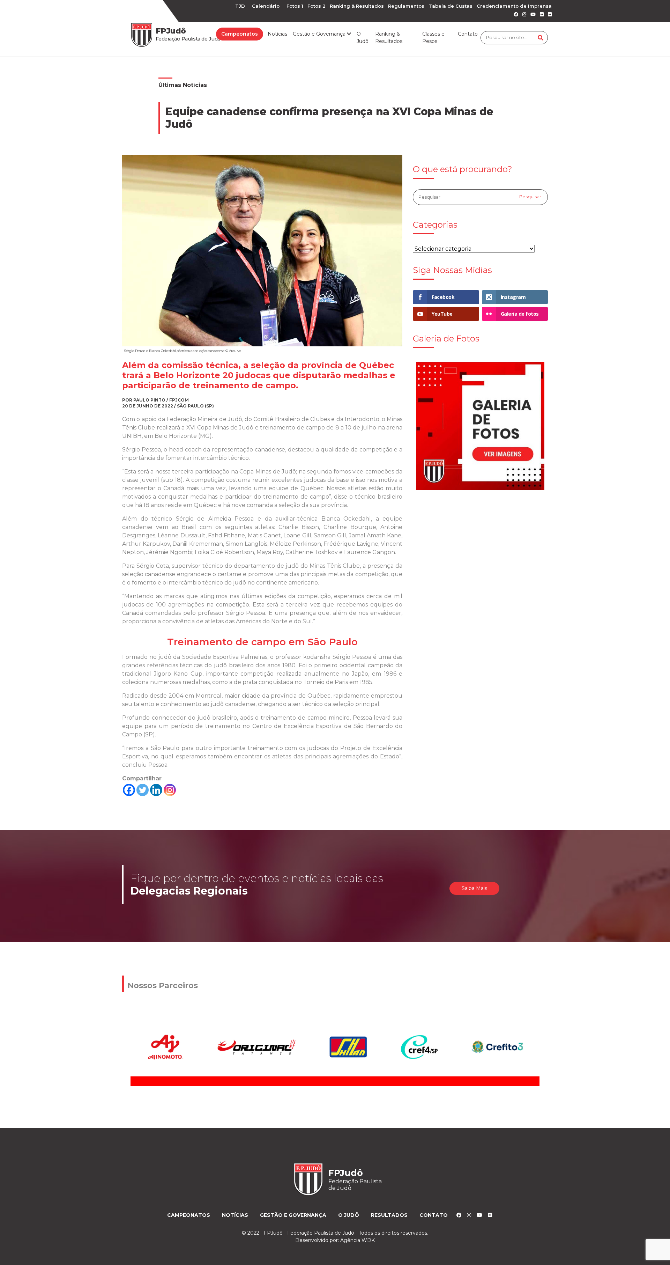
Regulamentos (406, 6)
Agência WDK (357, 1240)
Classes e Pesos (433, 37)
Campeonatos (239, 34)
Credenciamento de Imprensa (514, 6)
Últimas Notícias (182, 85)
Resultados (389, 1215)
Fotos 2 (316, 6)
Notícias (277, 34)
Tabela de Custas (450, 6)
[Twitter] (142, 790)
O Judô (362, 37)
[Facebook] (129, 790)
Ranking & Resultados (357, 6)
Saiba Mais (474, 888)
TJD (240, 6)
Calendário (266, 6)
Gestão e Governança (293, 1215)
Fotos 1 (294, 6)
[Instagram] (170, 790)
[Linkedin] (156, 790)
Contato (468, 34)
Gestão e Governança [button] (320, 34)
